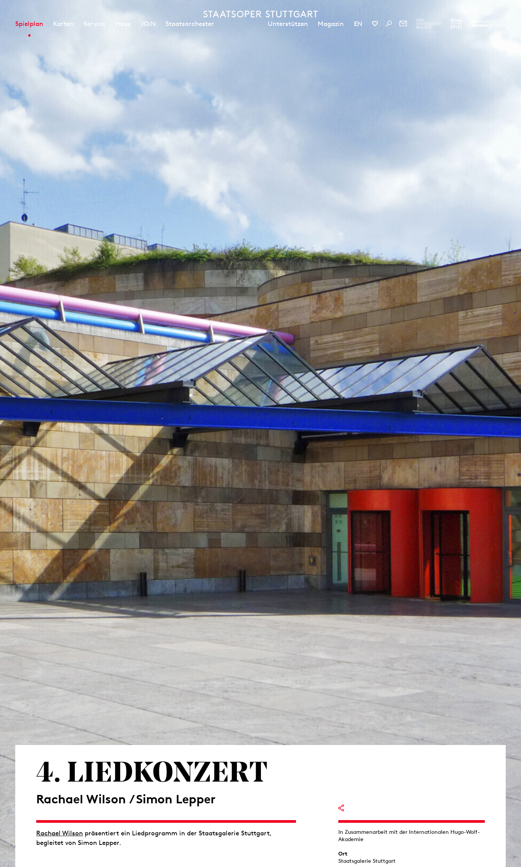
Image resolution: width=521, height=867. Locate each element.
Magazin (331, 23)
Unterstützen (288, 23)
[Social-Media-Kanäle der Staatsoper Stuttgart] (375, 24)
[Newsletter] (403, 24)
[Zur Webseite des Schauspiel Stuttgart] (456, 23)
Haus (123, 23)
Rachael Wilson (59, 833)
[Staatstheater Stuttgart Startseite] (260, 14)
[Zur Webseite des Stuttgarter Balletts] (428, 23)
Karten (63, 23)
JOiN (148, 23)
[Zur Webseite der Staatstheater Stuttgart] (489, 23)
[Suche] (389, 24)
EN (358, 23)
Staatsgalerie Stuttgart (367, 860)
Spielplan (29, 23)
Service (94, 23)
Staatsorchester (190, 23)
